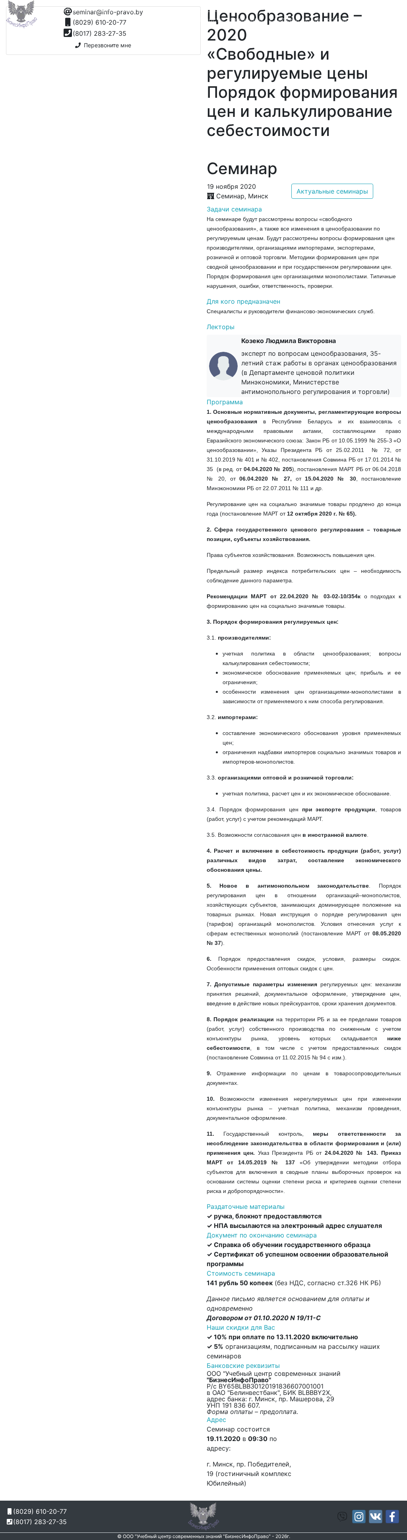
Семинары (246, 19)
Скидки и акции (294, 19)
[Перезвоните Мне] (314, 10)
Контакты (342, 19)
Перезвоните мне (106, 45)
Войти (388, 19)
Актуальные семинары (332, 191)
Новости (210, 19)
